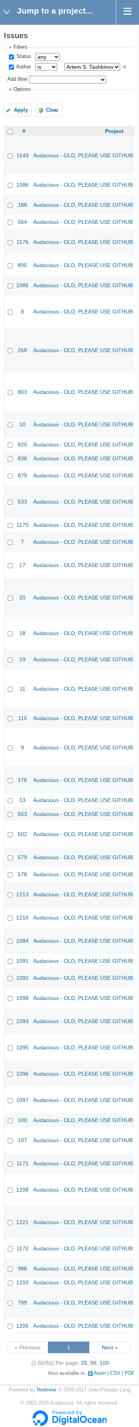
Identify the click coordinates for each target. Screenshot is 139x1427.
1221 (22, 1222)
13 (22, 800)
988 (22, 1268)
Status (23, 56)
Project (114, 131)
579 (22, 857)
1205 (22, 1326)
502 (22, 834)
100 (22, 1120)
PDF (130, 1373)
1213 (22, 894)
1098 (22, 998)
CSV (115, 1373)
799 (22, 1302)
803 (22, 392)
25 (84, 1363)
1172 (23, 1248)
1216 (22, 917)
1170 (23, 525)
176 (22, 780)
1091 (22, 961)
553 (22, 814)
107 (22, 1140)
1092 (22, 978)
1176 (23, 242)
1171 (23, 1163)
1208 (22, 1190)
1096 (22, 1074)
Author (23, 67)
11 (22, 689)
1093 (22, 1021)
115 (22, 718)
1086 (22, 185)
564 (22, 222)
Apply (21, 110)
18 (22, 633)
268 (22, 350)
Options (22, 89)
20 (22, 597)
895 (22, 265)
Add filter (17, 79)
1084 (22, 941)
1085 (22, 285)
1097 (22, 1100)
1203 (22, 1282)
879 (22, 475)
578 (22, 874)
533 (22, 502)
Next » (110, 1347)
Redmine (46, 1390)
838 (22, 458)
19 (22, 659)
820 (22, 444)
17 (22, 565)
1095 (22, 1047)
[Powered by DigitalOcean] (69, 1424)
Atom (100, 1373)
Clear (52, 110)
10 (22, 424)
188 (22, 205)
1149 (23, 155)
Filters (20, 47)
